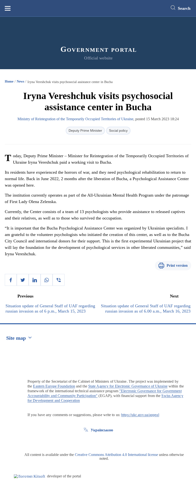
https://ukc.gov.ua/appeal (140, 415)
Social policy (118, 130)
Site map (16, 338)
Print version (177, 265)
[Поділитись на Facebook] (10, 280)
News (20, 81)
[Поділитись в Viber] (58, 280)
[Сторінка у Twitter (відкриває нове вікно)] (86, 441)
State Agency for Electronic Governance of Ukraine (128, 386)
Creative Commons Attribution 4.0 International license (116, 455)
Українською (102, 430)
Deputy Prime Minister (85, 130)
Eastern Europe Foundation (54, 386)
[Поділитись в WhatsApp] (46, 280)
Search (184, 8)
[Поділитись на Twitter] (22, 280)
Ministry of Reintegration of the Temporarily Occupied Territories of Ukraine (75, 119)
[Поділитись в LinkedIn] (34, 280)
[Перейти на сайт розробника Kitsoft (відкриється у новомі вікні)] (29, 476)
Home (9, 81)
